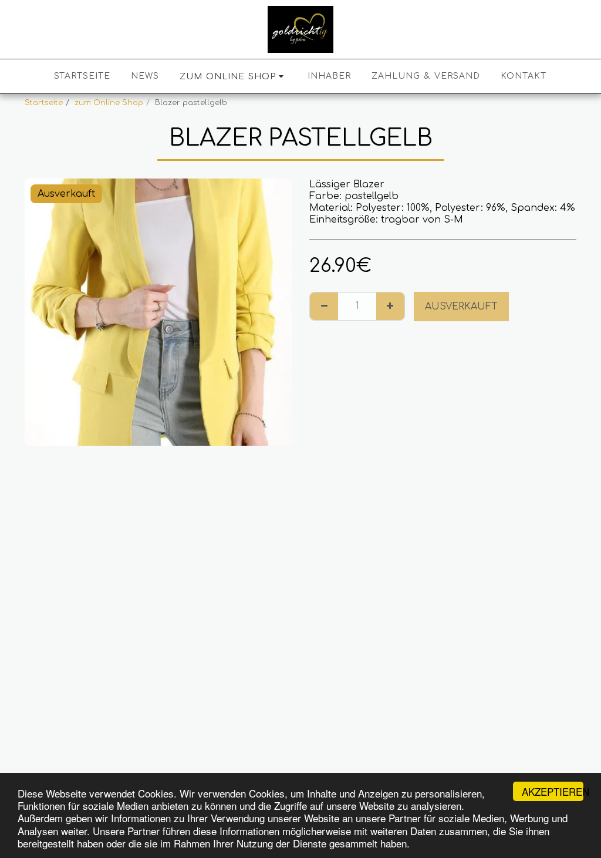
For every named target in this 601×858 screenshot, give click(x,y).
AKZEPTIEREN (552, 791)
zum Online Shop (109, 103)
